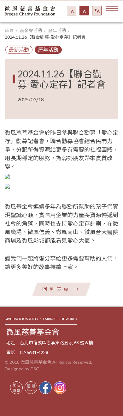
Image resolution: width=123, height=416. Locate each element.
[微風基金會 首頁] (30, 11)
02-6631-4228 (34, 352)
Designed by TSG (22, 368)
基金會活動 (31, 30)
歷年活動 (57, 30)
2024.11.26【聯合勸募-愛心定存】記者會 (45, 37)
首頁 (9, 30)
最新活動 (19, 50)
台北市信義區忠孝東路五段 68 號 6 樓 (56, 342)
